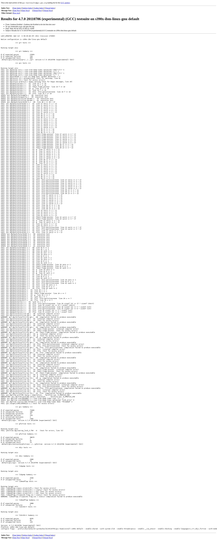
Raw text (16, 13)
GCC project (65, 3)
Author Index (39, 8)
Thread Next (47, 11)
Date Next (25, 11)
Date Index (17, 8)
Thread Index (50, 8)
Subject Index (27, 8)
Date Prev (16, 11)
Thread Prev (37, 11)
